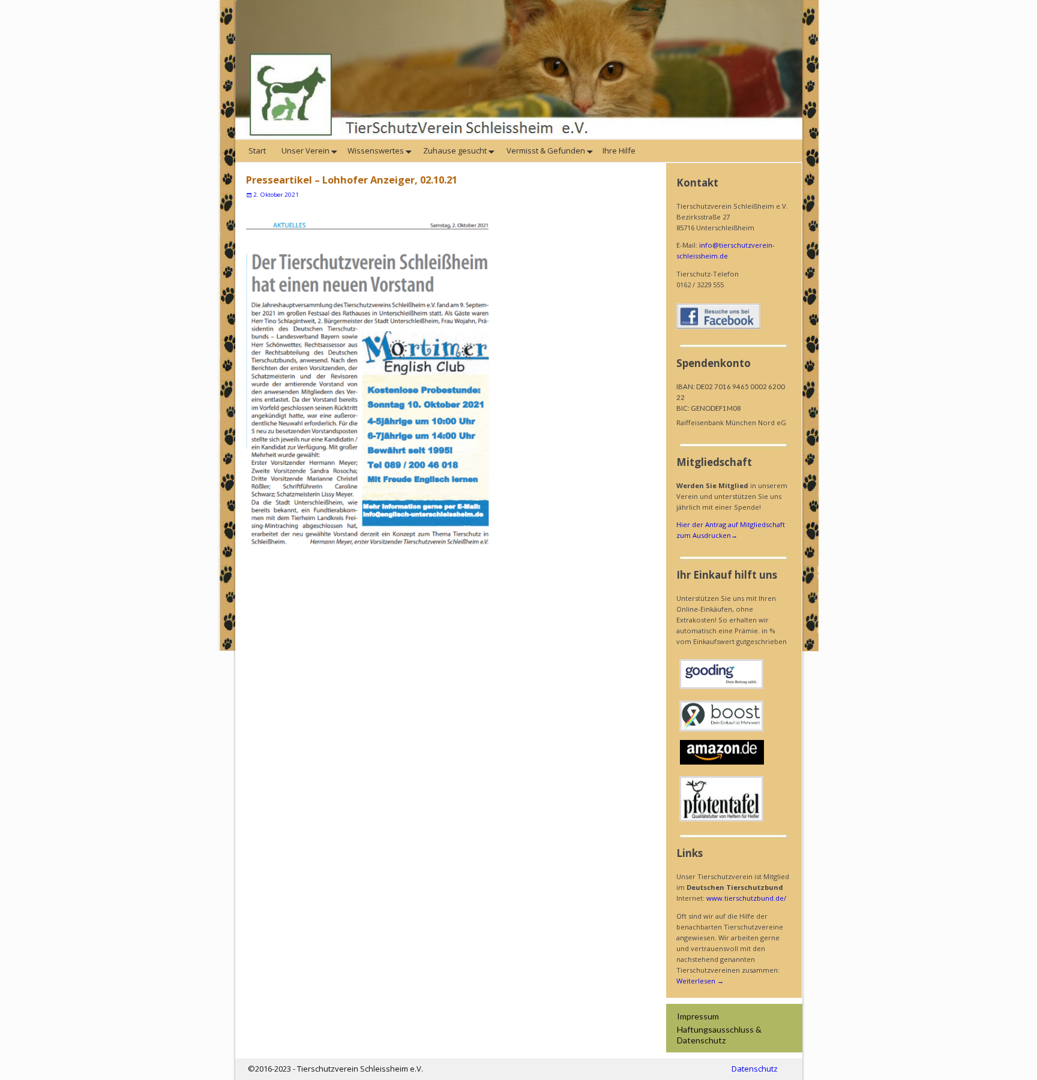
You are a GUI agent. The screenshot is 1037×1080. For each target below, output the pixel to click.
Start (258, 150)
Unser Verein (304, 150)
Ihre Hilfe (620, 150)
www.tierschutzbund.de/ (746, 898)
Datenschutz (755, 1068)
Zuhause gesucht (454, 150)
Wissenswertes (375, 150)
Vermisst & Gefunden (545, 150)
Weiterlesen (700, 980)
